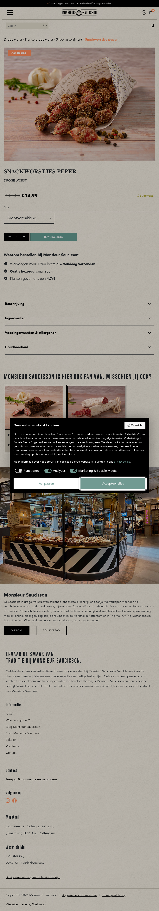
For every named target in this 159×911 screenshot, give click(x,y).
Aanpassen (46, 483)
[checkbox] (27, 470)
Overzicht (137, 425)
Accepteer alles (113, 483)
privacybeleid (122, 462)
